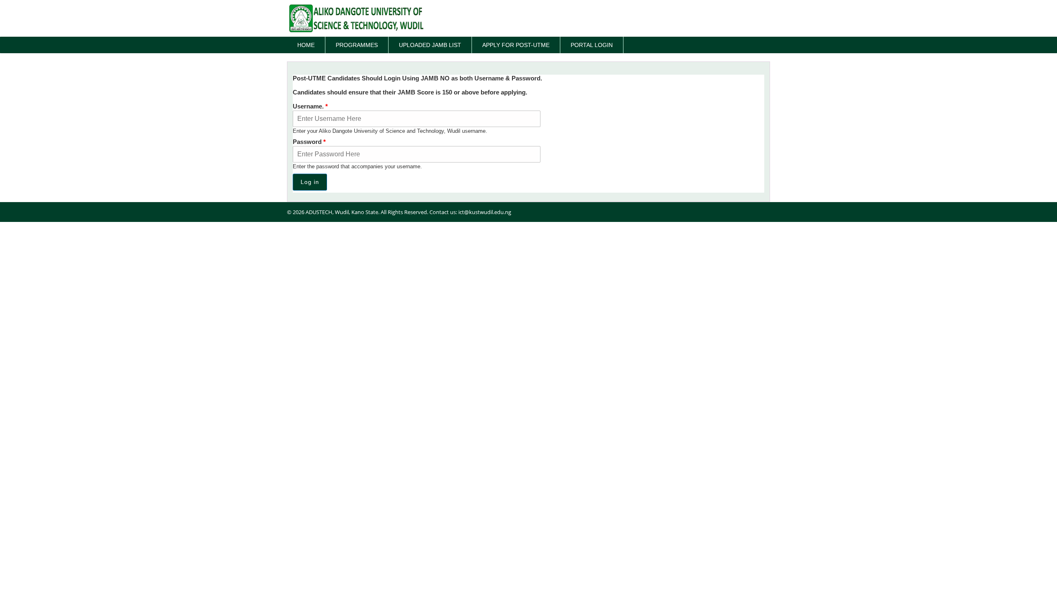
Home (306, 45)
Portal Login (592, 45)
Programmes (357, 45)
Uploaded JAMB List (430, 45)
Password (309, 141)
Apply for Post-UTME (516, 45)
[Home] (356, 18)
